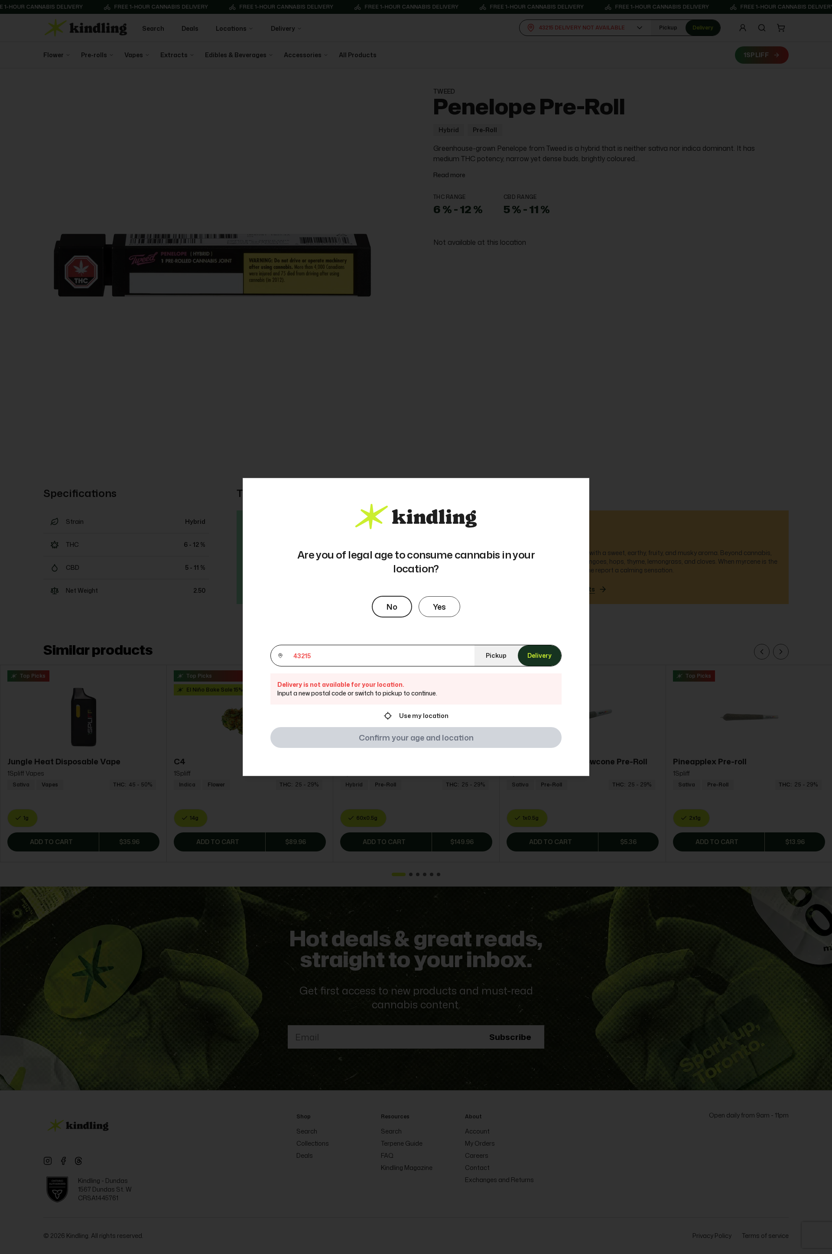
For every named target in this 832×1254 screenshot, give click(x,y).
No (392, 606)
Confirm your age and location (416, 737)
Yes (439, 606)
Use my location (423, 715)
